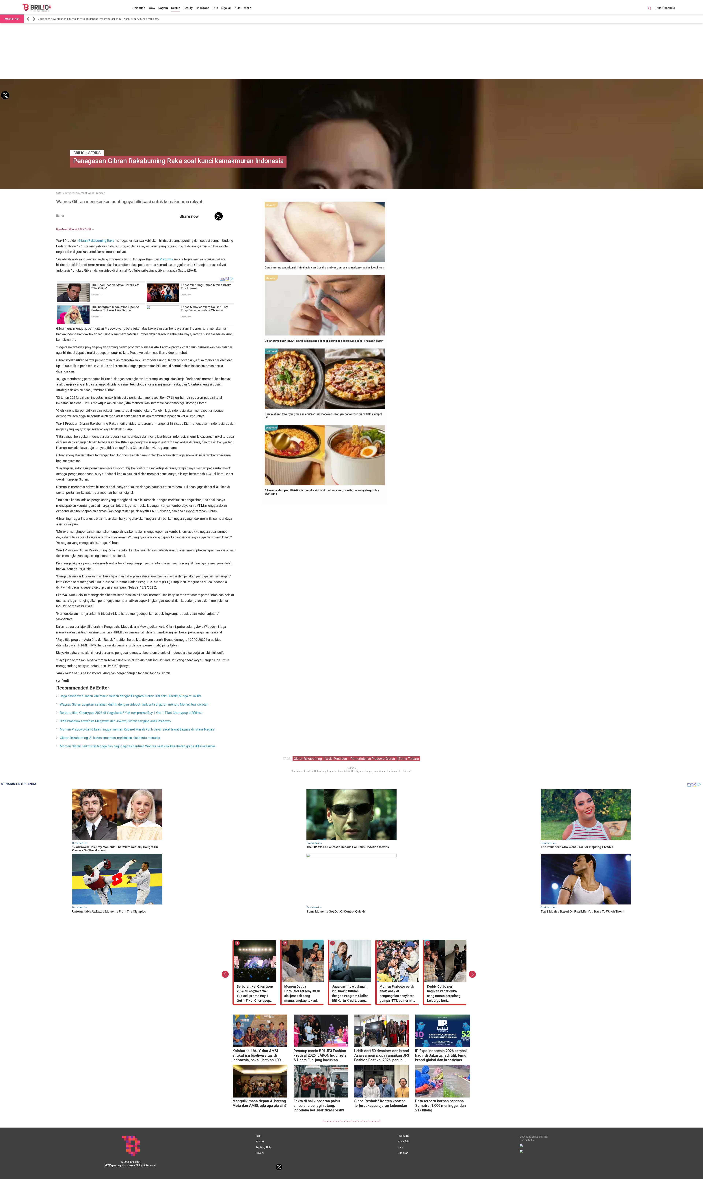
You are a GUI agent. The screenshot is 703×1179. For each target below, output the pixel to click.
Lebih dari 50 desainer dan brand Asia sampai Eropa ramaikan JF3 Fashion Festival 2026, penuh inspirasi (381, 1056)
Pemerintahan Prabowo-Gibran (373, 759)
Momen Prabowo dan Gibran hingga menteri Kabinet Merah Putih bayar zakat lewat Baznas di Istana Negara (137, 729)
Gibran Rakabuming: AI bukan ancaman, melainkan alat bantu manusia (110, 738)
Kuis (238, 8)
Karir (400, 1147)
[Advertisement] (351, 51)
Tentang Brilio (264, 1147)
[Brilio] (36, 7)
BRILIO (79, 153)
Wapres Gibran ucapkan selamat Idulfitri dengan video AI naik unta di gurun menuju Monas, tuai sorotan (134, 704)
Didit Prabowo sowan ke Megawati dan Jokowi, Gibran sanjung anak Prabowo (115, 721)
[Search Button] (649, 9)
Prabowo (166, 259)
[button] (29, 19)
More (247, 8)
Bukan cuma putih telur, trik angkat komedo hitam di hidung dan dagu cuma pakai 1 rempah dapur (324, 340)
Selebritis (139, 8)
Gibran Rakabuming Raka (96, 240)
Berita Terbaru (409, 759)
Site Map (403, 1153)
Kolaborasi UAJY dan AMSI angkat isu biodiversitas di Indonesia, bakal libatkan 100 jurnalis (257, 1056)
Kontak (260, 1141)
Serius (175, 8)
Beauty (188, 8)
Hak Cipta (403, 1135)
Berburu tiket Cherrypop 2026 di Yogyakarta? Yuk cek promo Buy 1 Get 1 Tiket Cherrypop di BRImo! (131, 713)
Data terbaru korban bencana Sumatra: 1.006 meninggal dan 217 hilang (440, 1105)
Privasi (260, 1153)
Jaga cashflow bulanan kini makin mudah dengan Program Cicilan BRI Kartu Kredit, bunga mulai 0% (98, 18)
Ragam (163, 8)
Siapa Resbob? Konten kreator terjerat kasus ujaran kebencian (380, 1103)
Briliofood (202, 8)
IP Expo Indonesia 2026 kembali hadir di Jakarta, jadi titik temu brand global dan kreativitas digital (441, 1056)
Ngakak (226, 8)
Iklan (258, 1135)
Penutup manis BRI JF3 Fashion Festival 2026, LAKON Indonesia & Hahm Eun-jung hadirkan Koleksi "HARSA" (320, 1056)
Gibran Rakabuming (308, 759)
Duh (215, 8)
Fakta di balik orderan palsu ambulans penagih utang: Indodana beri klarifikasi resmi (318, 1105)
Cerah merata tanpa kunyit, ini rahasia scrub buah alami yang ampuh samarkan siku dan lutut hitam (324, 267)
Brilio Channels (665, 8)
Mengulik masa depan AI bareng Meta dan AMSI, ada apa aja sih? (260, 1103)
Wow (151, 8)
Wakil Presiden (337, 759)
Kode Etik (403, 1141)
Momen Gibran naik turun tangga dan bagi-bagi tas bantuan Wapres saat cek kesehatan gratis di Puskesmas (138, 746)
